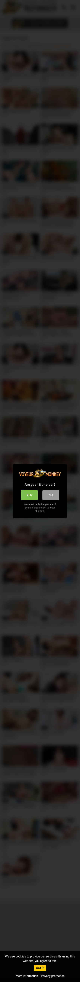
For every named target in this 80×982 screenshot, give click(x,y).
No (51, 495)
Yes (29, 495)
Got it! (40, 968)
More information (27, 976)
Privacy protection (53, 976)
